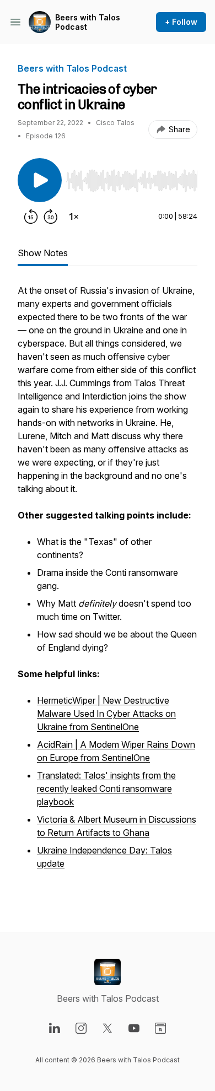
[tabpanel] (107, 590)
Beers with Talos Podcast (87, 22)
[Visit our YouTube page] (133, 1028)
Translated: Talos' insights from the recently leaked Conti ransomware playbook (106, 788)
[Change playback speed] (74, 216)
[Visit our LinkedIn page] (54, 1028)
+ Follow (181, 21)
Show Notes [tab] (43, 252)
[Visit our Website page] (160, 1028)
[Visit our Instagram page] (81, 1028)
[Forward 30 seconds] (50, 216)
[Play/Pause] (40, 180)
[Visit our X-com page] (107, 1028)
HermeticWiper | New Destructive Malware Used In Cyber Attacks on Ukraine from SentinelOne (106, 713)
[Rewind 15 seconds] (31, 216)
